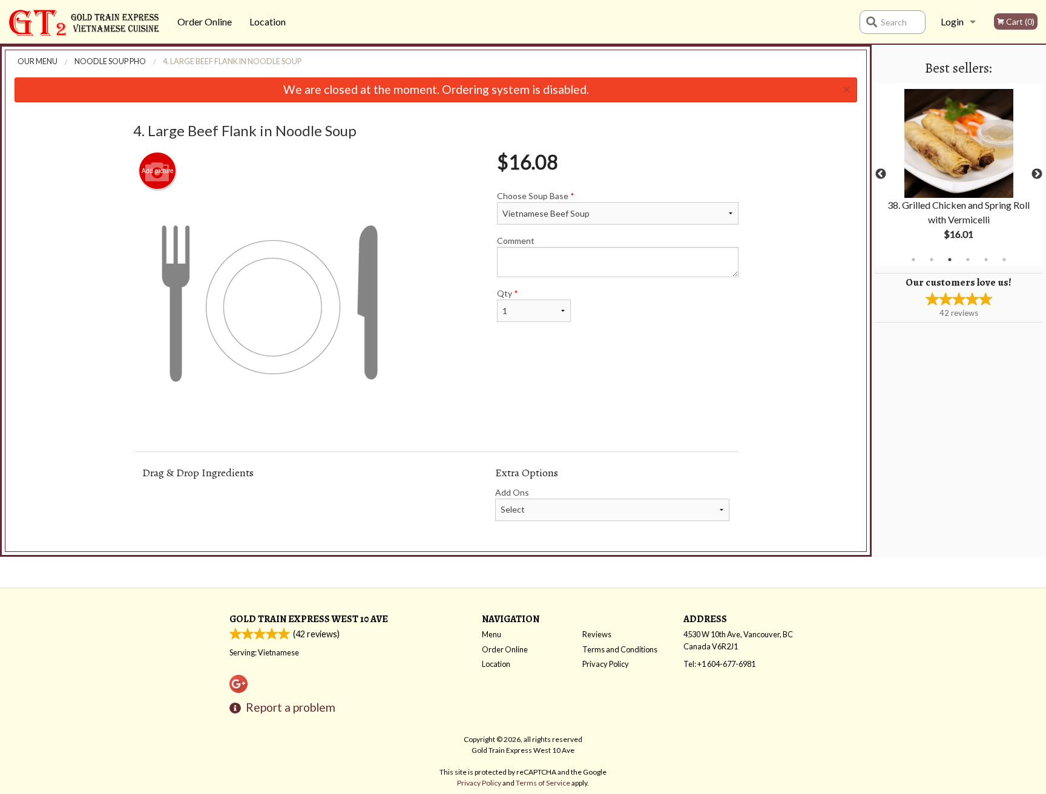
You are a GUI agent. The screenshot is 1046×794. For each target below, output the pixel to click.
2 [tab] (932, 260)
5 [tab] (986, 260)
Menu (491, 634)
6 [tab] (1004, 260)
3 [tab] (950, 260)
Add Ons (512, 492)
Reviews (596, 634)
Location (267, 21)
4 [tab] (968, 260)
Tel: (719, 664)
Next (1037, 174)
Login (952, 21)
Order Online (204, 21)
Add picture (158, 170)
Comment (516, 240)
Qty (507, 293)
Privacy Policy (605, 664)
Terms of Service (543, 782)
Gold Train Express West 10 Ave (308, 618)
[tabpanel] (959, 174)
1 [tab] (913, 260)
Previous (881, 174)
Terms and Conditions (619, 649)
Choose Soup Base (535, 196)
